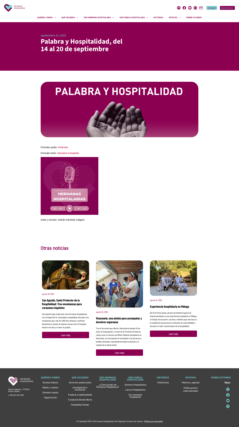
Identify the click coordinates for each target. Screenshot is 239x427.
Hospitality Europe (80, 405)
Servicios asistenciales (80, 382)
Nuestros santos (50, 392)
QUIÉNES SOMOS (45, 17)
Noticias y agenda (190, 382)
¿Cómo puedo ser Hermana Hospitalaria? (107, 386)
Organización (50, 397)
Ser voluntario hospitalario (135, 396)
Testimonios (163, 382)
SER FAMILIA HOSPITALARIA (132, 17)
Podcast (63, 147)
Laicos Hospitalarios (135, 390)
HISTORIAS (158, 17)
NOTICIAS (173, 17)
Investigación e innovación (80, 388)
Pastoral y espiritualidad (80, 395)
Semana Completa (68, 153)
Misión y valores (50, 387)
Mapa (227, 382)
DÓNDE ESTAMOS (194, 17)
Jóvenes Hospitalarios (135, 385)
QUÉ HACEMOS (68, 17)
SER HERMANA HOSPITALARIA (97, 17)
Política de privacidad (153, 421)
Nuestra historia (50, 382)
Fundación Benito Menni (80, 400)
